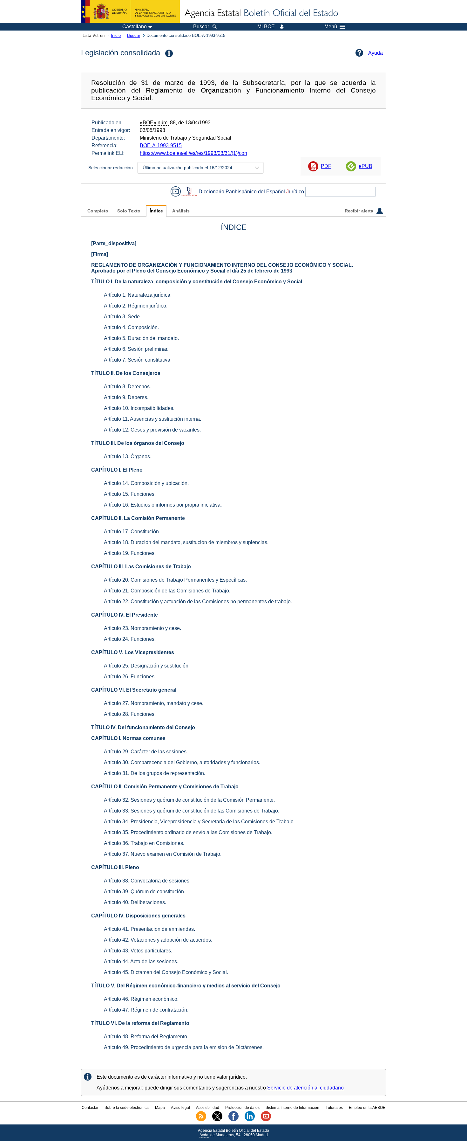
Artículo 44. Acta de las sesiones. (141, 961)
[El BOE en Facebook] (233, 1120)
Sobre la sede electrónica (127, 1107)
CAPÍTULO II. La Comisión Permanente (138, 518)
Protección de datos (242, 1107)
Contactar (90, 1107)
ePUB (365, 166)
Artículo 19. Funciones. (130, 553)
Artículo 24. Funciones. (130, 639)
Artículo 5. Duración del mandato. (141, 338)
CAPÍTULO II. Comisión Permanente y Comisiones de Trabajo (165, 786)
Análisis (181, 211)
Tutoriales (334, 1107)
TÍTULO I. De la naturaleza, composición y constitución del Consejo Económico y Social (196, 281)
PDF (326, 166)
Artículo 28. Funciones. (130, 714)
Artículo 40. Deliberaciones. (135, 902)
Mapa (160, 1107)
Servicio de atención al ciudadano (305, 1087)
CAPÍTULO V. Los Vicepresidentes (132, 652)
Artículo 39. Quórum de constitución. (144, 891)
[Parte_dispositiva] (113, 243)
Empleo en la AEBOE (367, 1107)
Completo (97, 211)
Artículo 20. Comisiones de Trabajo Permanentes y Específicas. (175, 580)
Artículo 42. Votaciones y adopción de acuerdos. (158, 940)
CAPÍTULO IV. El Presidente (124, 615)
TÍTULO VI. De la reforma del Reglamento (140, 1023)
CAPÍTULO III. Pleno (115, 867)
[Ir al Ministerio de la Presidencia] (130, 11)
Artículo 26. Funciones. (130, 676)
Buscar (133, 35)
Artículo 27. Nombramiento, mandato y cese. (153, 703)
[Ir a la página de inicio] (260, 13)
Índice (156, 211)
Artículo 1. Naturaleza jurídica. (138, 295)
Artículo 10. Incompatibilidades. (139, 408)
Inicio (116, 35)
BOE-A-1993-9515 (161, 145)
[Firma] (99, 254)
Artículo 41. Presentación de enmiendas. (149, 929)
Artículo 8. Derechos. (127, 386)
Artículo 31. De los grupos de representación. (154, 773)
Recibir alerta (360, 211)
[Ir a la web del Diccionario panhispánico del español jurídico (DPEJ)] (189, 191)
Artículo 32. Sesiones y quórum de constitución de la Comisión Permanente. (189, 800)
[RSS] (201, 1120)
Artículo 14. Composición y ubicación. (146, 483)
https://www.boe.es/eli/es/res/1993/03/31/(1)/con (193, 153)
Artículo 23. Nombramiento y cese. (142, 628)
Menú (330, 26)
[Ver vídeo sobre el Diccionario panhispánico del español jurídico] (176, 191)
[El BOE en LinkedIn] (250, 1120)
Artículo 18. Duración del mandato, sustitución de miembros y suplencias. (186, 542)
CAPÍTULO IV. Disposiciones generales (138, 915)
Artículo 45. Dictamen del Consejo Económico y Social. (166, 972)
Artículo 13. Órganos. (127, 456)
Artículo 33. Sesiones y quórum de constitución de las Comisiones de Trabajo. (191, 810)
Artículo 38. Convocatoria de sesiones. (147, 880)
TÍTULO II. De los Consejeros (125, 373)
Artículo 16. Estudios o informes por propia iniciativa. (163, 505)
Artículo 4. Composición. (131, 327)
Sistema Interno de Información (292, 1107)
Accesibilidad (207, 1107)
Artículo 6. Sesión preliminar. (136, 349)
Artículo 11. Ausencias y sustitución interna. (152, 419)
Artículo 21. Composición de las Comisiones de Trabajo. (167, 590)
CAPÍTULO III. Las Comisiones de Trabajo (141, 566)
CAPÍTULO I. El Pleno (117, 470)
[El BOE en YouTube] (266, 1120)
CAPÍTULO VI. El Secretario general (133, 690)
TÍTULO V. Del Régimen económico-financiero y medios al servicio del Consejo (186, 985)
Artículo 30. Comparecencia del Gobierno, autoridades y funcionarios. (182, 762)
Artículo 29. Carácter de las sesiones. (146, 751)
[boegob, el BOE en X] (217, 1120)
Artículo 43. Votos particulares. (138, 950)
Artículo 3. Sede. (122, 316)
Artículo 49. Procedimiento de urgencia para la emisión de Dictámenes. (184, 1047)
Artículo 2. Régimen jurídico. (135, 305)
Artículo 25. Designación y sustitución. (147, 665)
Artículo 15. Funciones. (130, 494)
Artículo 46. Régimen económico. (141, 999)
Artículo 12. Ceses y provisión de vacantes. (152, 429)
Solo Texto (128, 211)
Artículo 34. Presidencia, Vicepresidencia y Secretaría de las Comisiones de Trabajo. (199, 821)
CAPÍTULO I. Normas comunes (128, 738)
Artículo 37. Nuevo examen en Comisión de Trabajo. (162, 854)
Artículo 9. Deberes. (126, 397)
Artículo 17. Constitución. (132, 531)
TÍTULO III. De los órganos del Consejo (137, 443)
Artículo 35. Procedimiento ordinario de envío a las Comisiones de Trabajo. (188, 832)
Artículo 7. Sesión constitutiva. (138, 360)
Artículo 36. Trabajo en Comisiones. (144, 843)
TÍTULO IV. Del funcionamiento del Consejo (143, 727)
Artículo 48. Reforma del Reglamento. (146, 1036)
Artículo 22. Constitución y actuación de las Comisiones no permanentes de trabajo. (198, 601)
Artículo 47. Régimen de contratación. (146, 1010)
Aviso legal (180, 1107)
